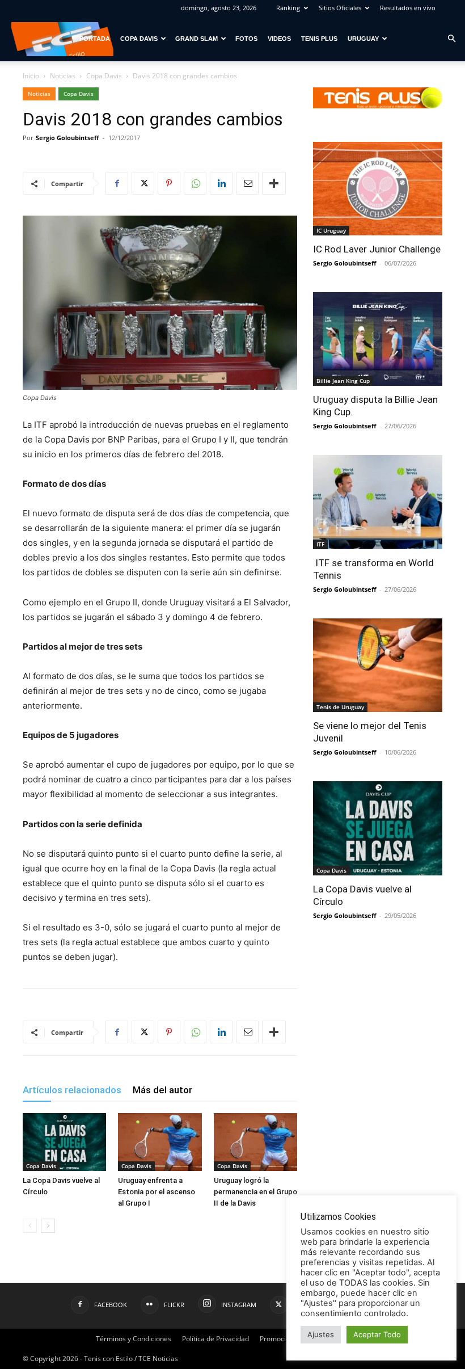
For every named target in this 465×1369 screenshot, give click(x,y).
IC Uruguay (331, 230)
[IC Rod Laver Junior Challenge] (377, 188)
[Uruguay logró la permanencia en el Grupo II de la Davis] (255, 1141)
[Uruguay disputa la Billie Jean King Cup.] (377, 339)
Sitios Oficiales (340, 7)
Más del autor (162, 1090)
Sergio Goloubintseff (67, 137)
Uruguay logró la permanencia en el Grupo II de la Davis (255, 1191)
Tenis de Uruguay (340, 707)
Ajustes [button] (320, 1334)
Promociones (280, 1338)
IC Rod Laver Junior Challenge (377, 249)
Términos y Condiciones (133, 1338)
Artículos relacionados (72, 1090)
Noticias (62, 76)
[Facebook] (116, 183)
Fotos (246, 38)
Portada (94, 38)
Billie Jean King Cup (343, 381)
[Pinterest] (169, 183)
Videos (279, 38)
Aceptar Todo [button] (377, 1334)
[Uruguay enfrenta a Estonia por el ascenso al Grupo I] (159, 1141)
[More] (274, 183)
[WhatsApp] (195, 183)
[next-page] (48, 1226)
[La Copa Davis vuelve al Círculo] (64, 1141)
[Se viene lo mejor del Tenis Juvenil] (377, 665)
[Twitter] (143, 183)
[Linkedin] (221, 183)
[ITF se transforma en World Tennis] (377, 502)
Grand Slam (196, 38)
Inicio (31, 76)
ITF (320, 544)
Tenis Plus (319, 38)
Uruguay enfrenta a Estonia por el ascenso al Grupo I (156, 1191)
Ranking (288, 7)
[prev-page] (30, 1226)
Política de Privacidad (215, 1338)
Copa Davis (139, 38)
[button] (451, 38)
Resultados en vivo (408, 7)
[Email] (247, 183)
